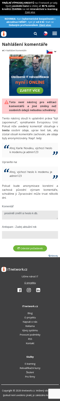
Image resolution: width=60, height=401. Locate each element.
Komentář (8, 206)
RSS (30, 339)
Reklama (30, 326)
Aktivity (54, 255)
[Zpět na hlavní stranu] (3, 50)
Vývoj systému (30, 330)
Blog (30, 313)
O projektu (30, 282)
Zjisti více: (30, 12)
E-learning (30, 363)
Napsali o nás (30, 321)
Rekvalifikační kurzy (30, 368)
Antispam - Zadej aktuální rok (19, 226)
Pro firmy (30, 376)
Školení (30, 372)
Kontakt (30, 343)
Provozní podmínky (30, 334)
